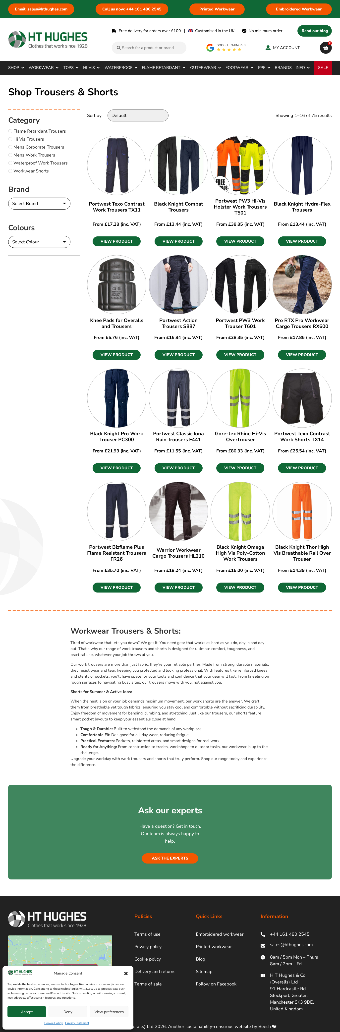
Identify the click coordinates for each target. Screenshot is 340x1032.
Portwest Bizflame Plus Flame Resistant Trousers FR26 (116, 553)
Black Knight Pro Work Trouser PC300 (116, 436)
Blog (200, 959)
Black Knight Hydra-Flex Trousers (302, 207)
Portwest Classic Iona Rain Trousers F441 (178, 436)
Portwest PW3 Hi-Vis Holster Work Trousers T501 (240, 207)
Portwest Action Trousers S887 (178, 323)
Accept (27, 1011)
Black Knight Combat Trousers (178, 207)
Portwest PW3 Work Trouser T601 (240, 323)
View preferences (109, 1011)
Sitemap (204, 972)
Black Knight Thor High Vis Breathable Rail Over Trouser (302, 553)
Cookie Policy (53, 1023)
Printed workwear (214, 947)
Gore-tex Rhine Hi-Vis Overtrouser (240, 436)
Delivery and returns (154, 972)
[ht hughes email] (293, 945)
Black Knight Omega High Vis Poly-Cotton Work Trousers (240, 553)
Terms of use (147, 934)
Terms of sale (148, 984)
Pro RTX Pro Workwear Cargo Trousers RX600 (302, 323)
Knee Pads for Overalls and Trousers (116, 323)
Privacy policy (148, 947)
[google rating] (226, 48)
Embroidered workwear (219, 934)
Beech (265, 1027)
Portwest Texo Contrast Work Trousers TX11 (117, 207)
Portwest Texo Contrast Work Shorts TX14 (302, 436)
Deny (67, 1011)
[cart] (326, 48)
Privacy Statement (77, 1023)
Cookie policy (147, 959)
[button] (125, 973)
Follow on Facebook (216, 984)
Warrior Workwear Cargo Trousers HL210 (178, 553)
